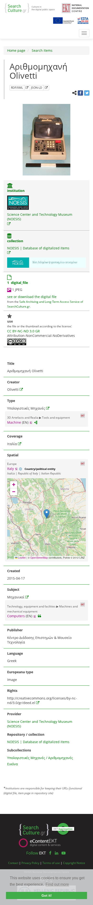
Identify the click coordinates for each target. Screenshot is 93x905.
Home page (16, 50)
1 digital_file (17, 282)
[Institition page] (10, 186)
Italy (10, 468)
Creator (13, 382)
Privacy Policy (30, 863)
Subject (13, 589)
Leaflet (21, 557)
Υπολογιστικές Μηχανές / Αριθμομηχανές (40, 758)
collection (15, 241)
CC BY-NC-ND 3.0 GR (23, 331)
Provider (14, 714)
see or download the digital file (32, 296)
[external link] (8, 223)
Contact (13, 863)
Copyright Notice (74, 863)
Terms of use (51, 863)
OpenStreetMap (39, 557)
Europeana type (20, 672)
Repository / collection (25, 734)
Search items (41, 50)
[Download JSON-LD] (46, 87)
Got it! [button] (46, 895)
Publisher (15, 630)
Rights (12, 690)
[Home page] (31, 7)
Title (10, 363)
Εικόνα (12, 764)
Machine (14, 422)
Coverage (14, 436)
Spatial (12, 455)
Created (13, 571)
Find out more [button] (57, 884)
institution (16, 190)
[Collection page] (9, 236)
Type (11, 400)
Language (15, 653)
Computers (16, 616)
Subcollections (19, 750)
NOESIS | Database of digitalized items (38, 248)
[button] (47, 514)
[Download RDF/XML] (27, 87)
